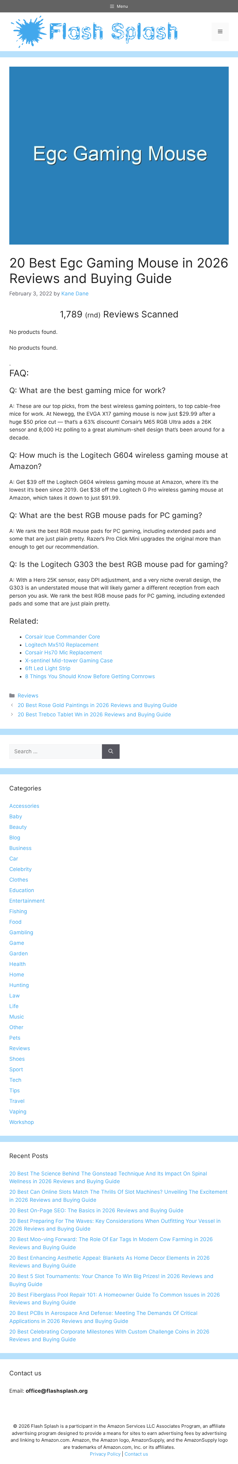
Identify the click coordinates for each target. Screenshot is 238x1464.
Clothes (18, 880)
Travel (16, 1101)
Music (16, 1017)
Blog (14, 837)
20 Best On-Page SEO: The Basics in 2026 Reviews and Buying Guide (96, 1210)
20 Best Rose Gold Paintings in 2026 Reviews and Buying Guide (97, 705)
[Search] (111, 751)
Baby (15, 816)
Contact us (136, 1454)
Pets (14, 1038)
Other (16, 1027)
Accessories (24, 806)
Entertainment (27, 901)
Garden (18, 953)
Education (21, 890)
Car (13, 859)
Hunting (19, 985)
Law (14, 996)
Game (16, 943)
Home (16, 974)
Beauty (18, 827)
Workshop (21, 1122)
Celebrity (20, 869)
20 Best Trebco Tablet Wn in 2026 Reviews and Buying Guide (94, 714)
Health (17, 964)
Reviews (28, 695)
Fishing (18, 911)
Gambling (21, 932)
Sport (16, 1069)
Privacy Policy (105, 1454)
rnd (92, 315)
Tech (15, 1080)
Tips (14, 1090)
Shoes (17, 1059)
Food (15, 922)
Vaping (17, 1111)
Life (14, 1006)
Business (20, 848)
